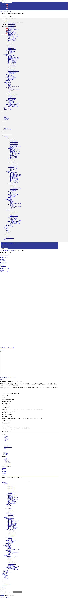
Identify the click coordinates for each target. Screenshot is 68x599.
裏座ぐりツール (11, 37)
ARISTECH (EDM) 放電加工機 (11, 104)
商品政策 (6, 458)
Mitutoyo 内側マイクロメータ (13, 58)
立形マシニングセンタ (12, 99)
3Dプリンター (6, 107)
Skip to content (3, 0)
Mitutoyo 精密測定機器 (10, 55)
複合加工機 (10, 96)
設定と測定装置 (11, 78)
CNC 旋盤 (10, 97)
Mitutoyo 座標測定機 (12, 62)
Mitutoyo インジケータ (12, 59)
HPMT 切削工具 (9, 50)
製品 (2, 243)
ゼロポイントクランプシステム (14, 89)
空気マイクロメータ (12, 70)
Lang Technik (8, 87)
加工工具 (8, 137)
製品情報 (4, 19)
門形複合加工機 (11, 102)
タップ (9, 42)
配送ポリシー (6, 459)
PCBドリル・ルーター (12, 47)
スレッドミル (10, 43)
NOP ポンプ (6, 108)
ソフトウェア (8, 81)
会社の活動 (6, 128)
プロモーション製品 (8, 109)
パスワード (2, 593)
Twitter (4, 473)
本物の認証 (6, 119)
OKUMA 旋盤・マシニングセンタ (14, 210)
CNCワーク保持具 (7, 82)
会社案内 (6, 116)
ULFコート (3, 263)
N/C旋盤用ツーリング (12, 33)
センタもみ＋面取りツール (13, 36)
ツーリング (10, 84)
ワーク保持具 (10, 88)
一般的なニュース (7, 445)
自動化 (9, 85)
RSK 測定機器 (8, 80)
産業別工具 (10, 30)
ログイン (2, 595)
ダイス (11, 161)
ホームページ (4, 111)
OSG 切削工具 (8, 41)
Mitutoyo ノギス (11, 56)
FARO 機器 (10, 75)
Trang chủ (2, 250)
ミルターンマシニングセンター (14, 103)
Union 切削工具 (9, 46)
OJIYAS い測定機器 (9, 66)
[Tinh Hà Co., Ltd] (6, 11)
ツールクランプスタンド (12, 39)
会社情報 (4, 114)
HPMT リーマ (10, 53)
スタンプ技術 (10, 90)
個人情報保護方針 (7, 462)
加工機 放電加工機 (11, 105)
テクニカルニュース (8, 129)
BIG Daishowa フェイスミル (13, 34)
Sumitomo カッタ (11, 26)
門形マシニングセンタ (12, 98)
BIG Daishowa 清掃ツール (12, 40)
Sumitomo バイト (11, 24)
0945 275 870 (2, 587)
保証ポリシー (6, 460)
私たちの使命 (6, 118)
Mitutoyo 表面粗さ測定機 (12, 64)
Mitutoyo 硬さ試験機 (12, 65)
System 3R (8, 83)
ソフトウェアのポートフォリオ (14, 86)
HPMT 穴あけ (10, 52)
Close (1, 480)
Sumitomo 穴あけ (11, 28)
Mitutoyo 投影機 (11, 63)
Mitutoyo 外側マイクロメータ (13, 57)
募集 (5, 448)
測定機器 (6, 54)
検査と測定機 (10, 79)
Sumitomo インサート (12, 23)
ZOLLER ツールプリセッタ (11, 77)
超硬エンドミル (11, 48)
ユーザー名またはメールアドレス (6, 591)
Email (4, 475)
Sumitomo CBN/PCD (12, 25)
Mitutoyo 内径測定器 (12, 61)
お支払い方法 (6, 461)
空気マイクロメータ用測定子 (13, 71)
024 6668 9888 (3, 586)
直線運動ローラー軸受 (12, 49)
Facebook (5, 469)
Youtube (4, 468)
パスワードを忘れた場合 (4, 597)
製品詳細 (2, 259)
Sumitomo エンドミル (12, 27)
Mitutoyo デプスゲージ (12, 60)
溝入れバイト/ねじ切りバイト (13, 29)
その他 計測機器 (11, 73)
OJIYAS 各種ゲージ (11, 69)
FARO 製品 (8, 74)
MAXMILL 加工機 (9, 100)
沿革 (5, 117)
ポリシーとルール (7, 463)
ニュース (4, 126)
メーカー (4, 121)
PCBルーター (4, 268)
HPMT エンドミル (11, 51)
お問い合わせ (4, 131)
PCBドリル (3, 257)
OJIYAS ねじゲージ (13, 184)
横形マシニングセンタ (12, 95)
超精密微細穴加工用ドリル (7, 377)
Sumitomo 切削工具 (9, 22)
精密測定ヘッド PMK (12, 72)
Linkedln (4, 471)
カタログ (4, 123)
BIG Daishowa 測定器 (12, 38)
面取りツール (10, 35)
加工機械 (6, 92)
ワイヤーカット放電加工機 (13, 106)
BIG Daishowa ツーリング (10, 31)
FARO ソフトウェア (11, 76)
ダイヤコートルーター (6, 348)
